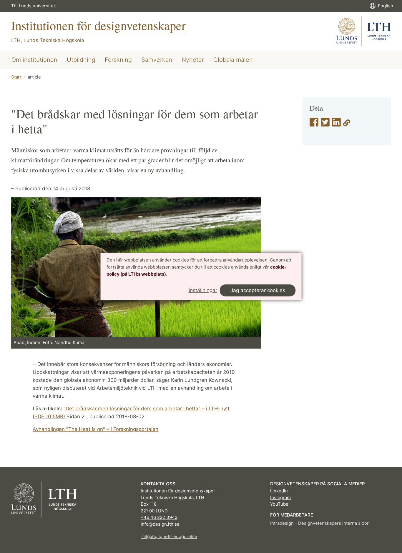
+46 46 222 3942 (159, 517)
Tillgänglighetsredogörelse (169, 536)
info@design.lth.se (160, 524)
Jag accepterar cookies (257, 290)
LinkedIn (279, 491)
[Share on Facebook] (314, 124)
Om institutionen (34, 59)
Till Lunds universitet (33, 6)
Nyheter (193, 59)
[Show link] (346, 124)
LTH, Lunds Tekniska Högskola (47, 40)
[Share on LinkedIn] (336, 124)
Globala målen (233, 59)
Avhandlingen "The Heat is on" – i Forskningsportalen (95, 429)
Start (16, 77)
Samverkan (156, 59)
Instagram (280, 497)
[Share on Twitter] (325, 124)
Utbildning (81, 59)
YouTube (279, 504)
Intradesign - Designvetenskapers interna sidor (319, 523)
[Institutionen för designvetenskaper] (363, 31)
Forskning (118, 59)
